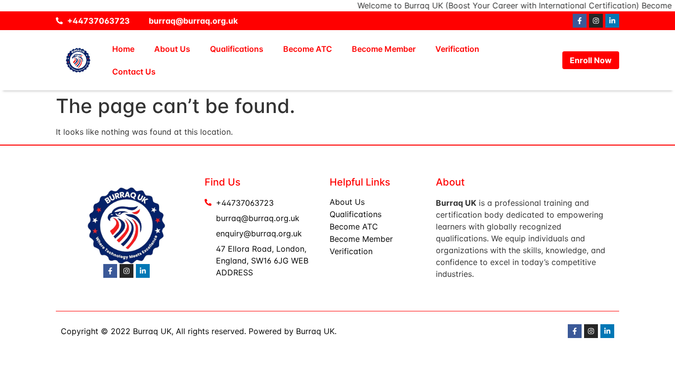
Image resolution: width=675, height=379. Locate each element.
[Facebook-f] (580, 21)
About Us (172, 49)
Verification (457, 49)
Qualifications (236, 49)
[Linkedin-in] (612, 21)
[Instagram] (596, 21)
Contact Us (134, 71)
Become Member (384, 49)
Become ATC (307, 49)
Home (123, 49)
